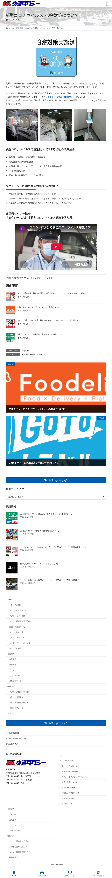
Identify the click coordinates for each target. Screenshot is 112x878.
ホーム (10, 599)
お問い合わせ (14, 675)
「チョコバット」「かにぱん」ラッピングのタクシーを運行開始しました (53, 547)
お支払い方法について (18, 637)
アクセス (12, 670)
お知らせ (25, 350)
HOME (14, 875)
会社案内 (10, 654)
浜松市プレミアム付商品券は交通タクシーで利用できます (40, 334)
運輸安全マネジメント (18, 681)
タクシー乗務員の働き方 (19, 702)
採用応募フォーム (16, 708)
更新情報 (10, 713)
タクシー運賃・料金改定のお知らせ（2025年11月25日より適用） (50, 580)
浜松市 (26, 354)
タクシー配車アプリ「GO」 (20, 621)
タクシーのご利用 (14, 605)
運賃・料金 (42, 875)
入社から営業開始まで (18, 697)
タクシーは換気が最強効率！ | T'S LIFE (66, 96)
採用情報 (10, 686)
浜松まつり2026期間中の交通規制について (39, 530)
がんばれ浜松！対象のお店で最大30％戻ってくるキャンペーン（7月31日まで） (48, 320)
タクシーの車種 (15, 648)
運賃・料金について (17, 626)
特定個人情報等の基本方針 (16, 738)
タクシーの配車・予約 (18, 610)
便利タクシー (67, 803)
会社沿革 (12, 664)
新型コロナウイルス (39, 354)
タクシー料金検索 (16, 632)
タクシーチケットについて (19, 643)
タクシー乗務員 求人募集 (19, 691)
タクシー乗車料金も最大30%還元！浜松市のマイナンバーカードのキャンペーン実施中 (51, 293)
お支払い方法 (70, 875)
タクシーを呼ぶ (98, 875)
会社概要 (12, 659)
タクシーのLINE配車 (17, 616)
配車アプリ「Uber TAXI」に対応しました (39, 563)
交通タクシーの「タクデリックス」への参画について (38, 307)
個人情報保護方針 (13, 733)
